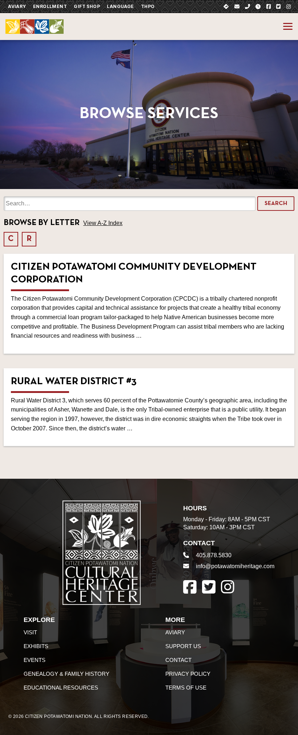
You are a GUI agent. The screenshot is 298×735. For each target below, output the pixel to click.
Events (34, 660)
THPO (148, 6)
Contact (178, 660)
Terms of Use (185, 687)
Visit (30, 632)
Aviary (17, 6)
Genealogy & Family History (66, 674)
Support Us (183, 646)
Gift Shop (87, 6)
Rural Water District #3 (74, 381)
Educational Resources (61, 687)
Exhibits (36, 646)
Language (120, 6)
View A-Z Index (102, 223)
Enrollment (50, 6)
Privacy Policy (187, 674)
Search (276, 203)
